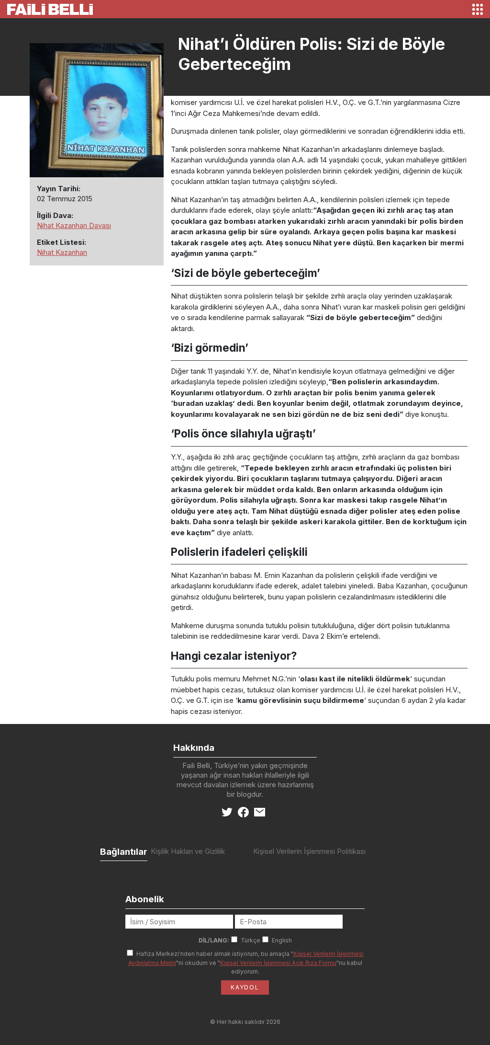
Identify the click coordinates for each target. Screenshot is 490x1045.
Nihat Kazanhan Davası (74, 225)
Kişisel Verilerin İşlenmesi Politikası (309, 851)
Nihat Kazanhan (62, 252)
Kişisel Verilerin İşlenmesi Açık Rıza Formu (278, 962)
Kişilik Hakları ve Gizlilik (188, 851)
